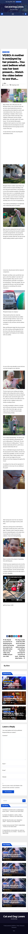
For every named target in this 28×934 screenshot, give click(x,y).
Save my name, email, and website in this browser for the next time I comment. (12, 786)
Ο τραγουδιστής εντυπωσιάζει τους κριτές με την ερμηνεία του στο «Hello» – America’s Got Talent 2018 (13, 832)
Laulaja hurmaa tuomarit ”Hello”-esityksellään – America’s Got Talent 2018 (13, 902)
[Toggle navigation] (13, 14)
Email (4, 770)
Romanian (5, 852)
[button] (23, 14)
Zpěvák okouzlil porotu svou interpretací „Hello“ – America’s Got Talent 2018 (13, 887)
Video (12, 681)
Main (14, 930)
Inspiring (5, 681)
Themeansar (13, 927)
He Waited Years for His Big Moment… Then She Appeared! (13, 700)
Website (4, 777)
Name (4, 763)
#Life (18, 85)
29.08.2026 (7, 858)
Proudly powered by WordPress (10, 925)
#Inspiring (13, 85)
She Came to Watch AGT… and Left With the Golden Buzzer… (13, 715)
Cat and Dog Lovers (14, 7)
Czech (5, 883)
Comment (5, 735)
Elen (5, 83)
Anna (13, 687)
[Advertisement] (14, 34)
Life (9, 681)
